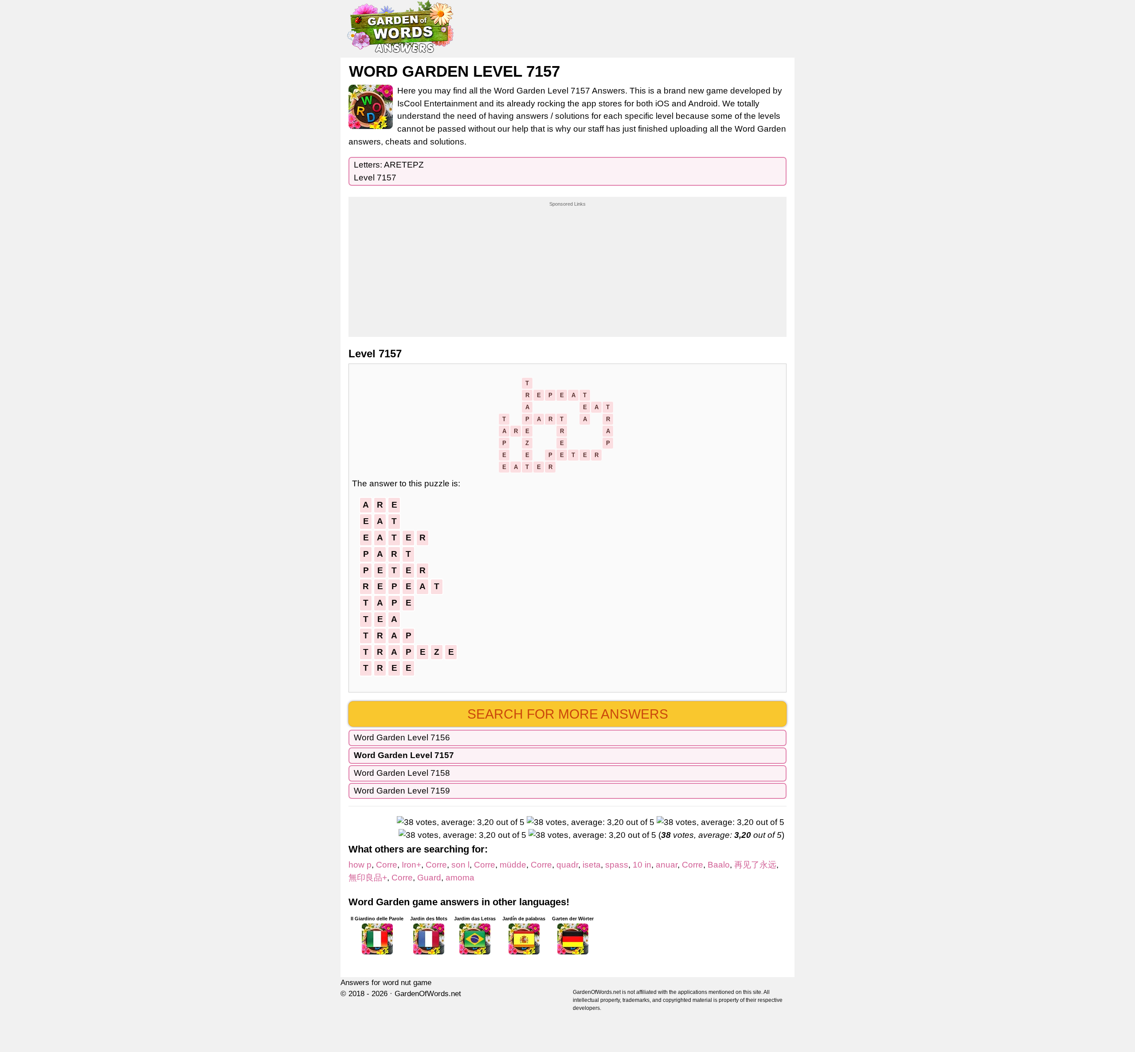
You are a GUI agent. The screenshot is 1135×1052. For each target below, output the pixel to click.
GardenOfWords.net (428, 993)
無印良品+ (367, 877)
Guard (429, 877)
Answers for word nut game (385, 982)
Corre (386, 864)
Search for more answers (567, 714)
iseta (592, 864)
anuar (666, 864)
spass (616, 864)
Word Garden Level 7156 (402, 737)
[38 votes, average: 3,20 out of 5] (460, 822)
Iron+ (411, 864)
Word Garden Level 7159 (402, 790)
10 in (642, 864)
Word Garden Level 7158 (402, 773)
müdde (513, 864)
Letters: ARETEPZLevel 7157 (389, 171)
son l (460, 864)
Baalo (719, 864)
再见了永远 (755, 864)
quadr (567, 864)
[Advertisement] (567, 263)
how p (360, 864)
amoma (460, 877)
